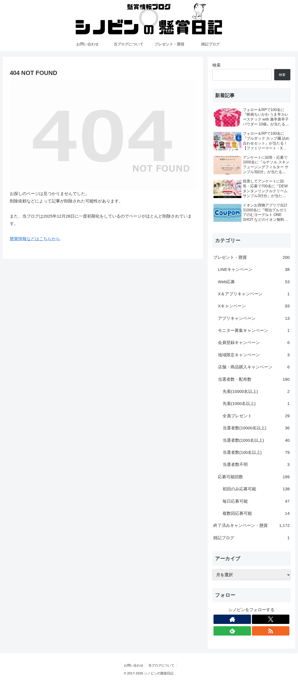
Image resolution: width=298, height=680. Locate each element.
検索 (216, 65)
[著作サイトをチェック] (232, 619)
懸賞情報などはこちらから (35, 238)
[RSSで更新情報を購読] (270, 631)
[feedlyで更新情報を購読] (232, 631)
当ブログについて (161, 665)
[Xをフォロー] (270, 619)
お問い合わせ (133, 665)
